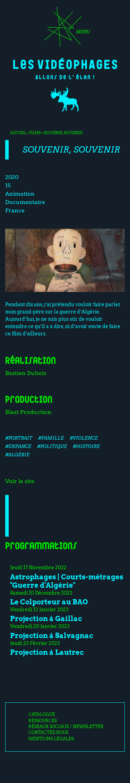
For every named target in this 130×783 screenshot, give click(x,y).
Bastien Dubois (25, 373)
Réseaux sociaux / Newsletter (66, 726)
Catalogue (41, 714)
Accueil (18, 133)
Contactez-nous (48, 732)
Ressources (42, 720)
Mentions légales (51, 738)
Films (35, 133)
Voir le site (19, 481)
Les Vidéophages (65, 63)
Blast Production (28, 412)
